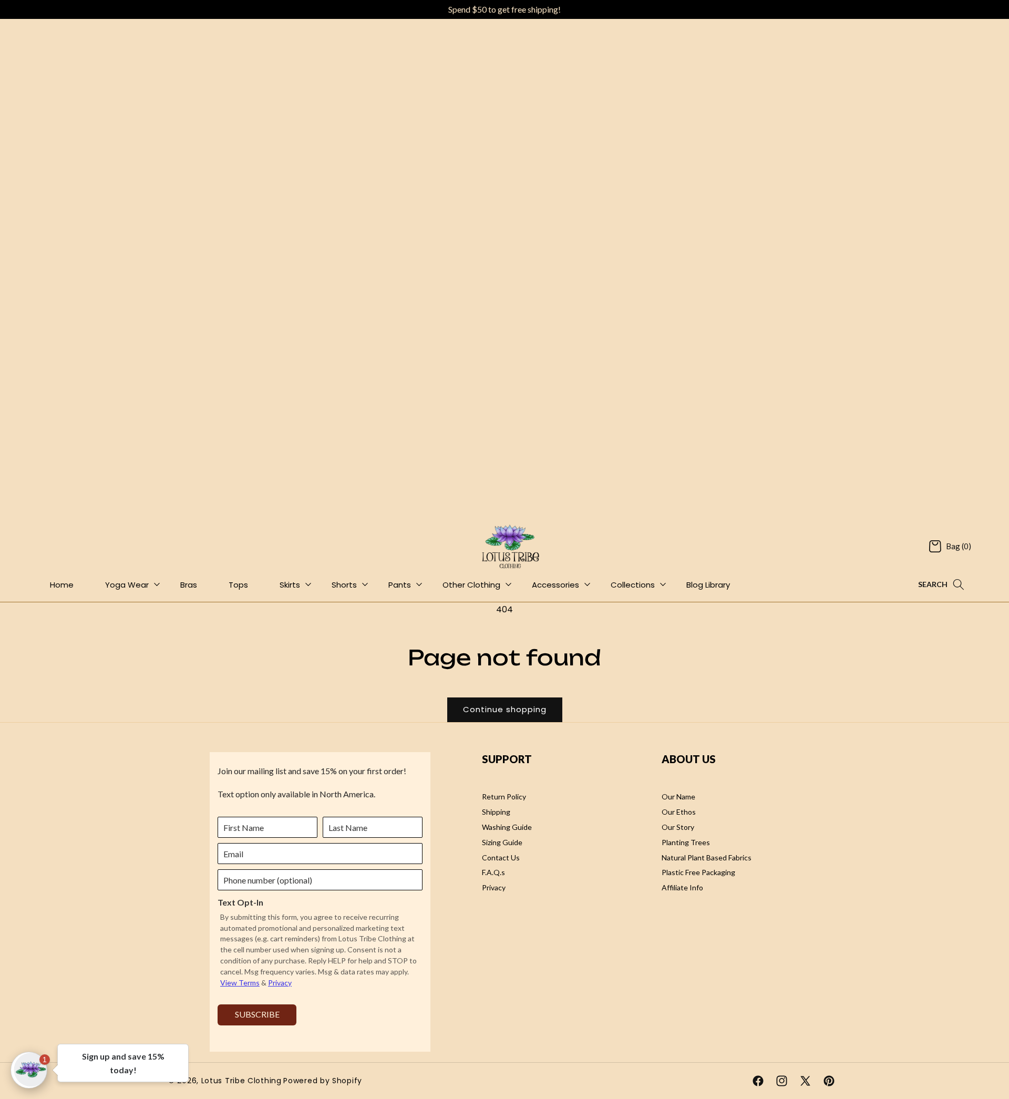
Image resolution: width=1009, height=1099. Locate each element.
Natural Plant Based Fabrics (706, 857)
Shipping (496, 811)
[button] (950, 546)
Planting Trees (686, 841)
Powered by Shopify (322, 1080)
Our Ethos (679, 811)
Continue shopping (505, 709)
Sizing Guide (502, 841)
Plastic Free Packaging (698, 872)
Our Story (678, 826)
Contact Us (501, 857)
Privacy (494, 887)
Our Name (678, 796)
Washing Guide (507, 826)
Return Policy (504, 796)
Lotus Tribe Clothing (241, 1080)
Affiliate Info (682, 887)
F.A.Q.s (493, 872)
